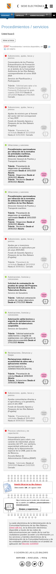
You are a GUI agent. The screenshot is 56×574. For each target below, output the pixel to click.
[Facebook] (40, 564)
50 (5, 49)
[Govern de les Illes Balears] (9, 6)
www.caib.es (15, 528)
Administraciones (37, 15)
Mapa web (20, 558)
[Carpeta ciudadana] (46, 6)
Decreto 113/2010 (30, 544)
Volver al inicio (8, 40)
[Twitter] (34, 564)
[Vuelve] (18, 6)
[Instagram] (28, 564)
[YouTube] (22, 564)
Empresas (20, 15)
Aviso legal (33, 558)
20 (49, 46)
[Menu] (51, 6)
